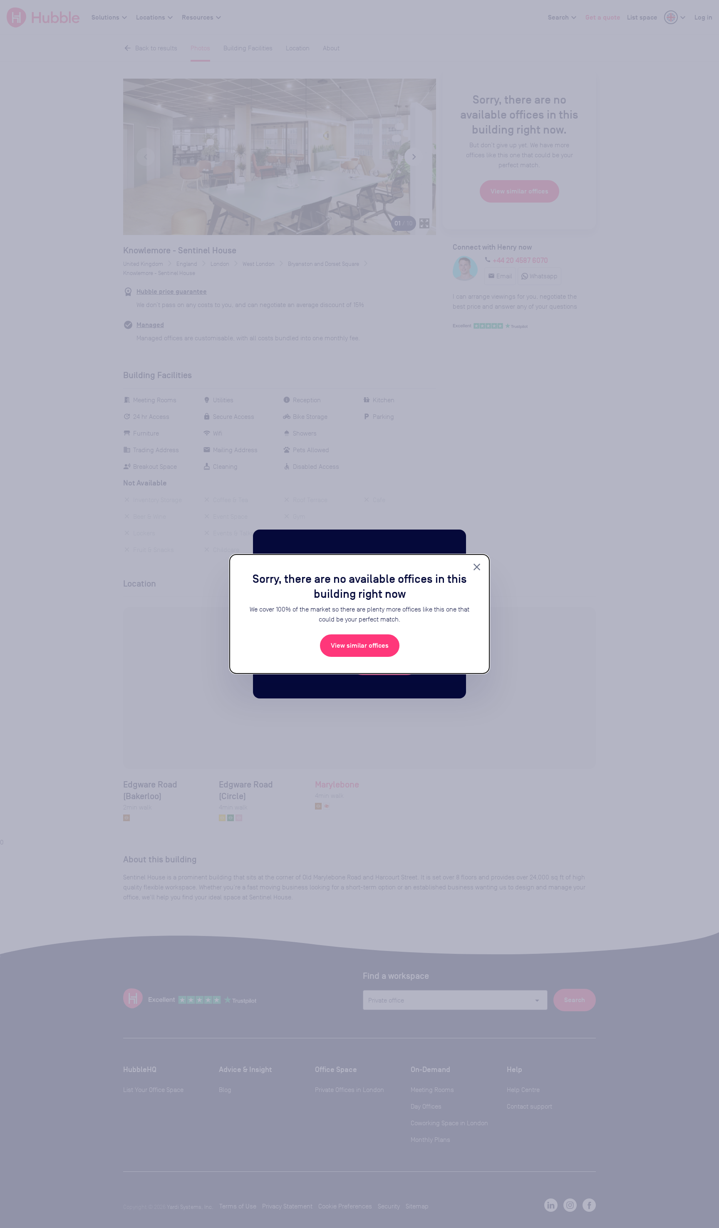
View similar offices (360, 645)
